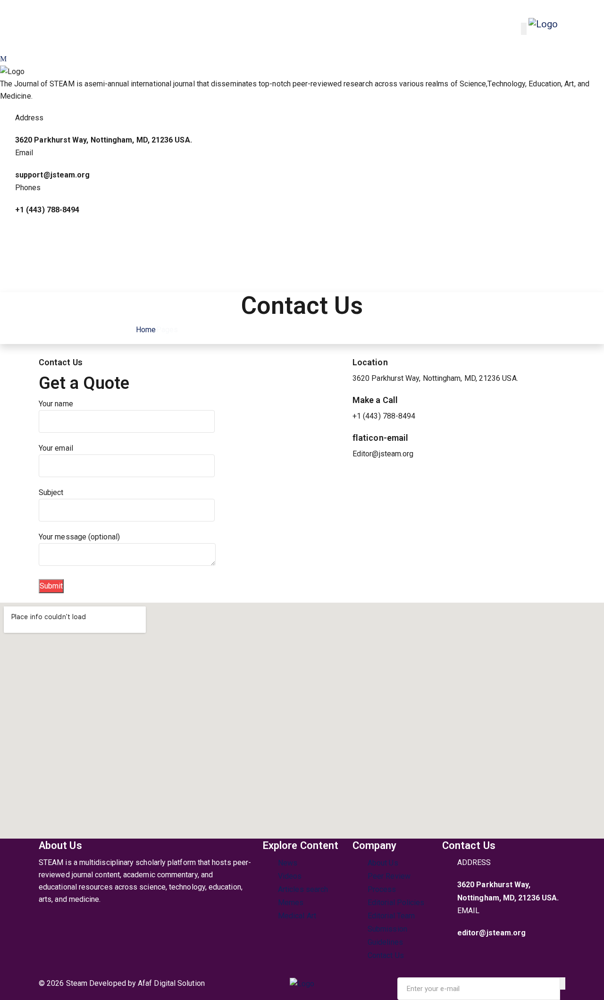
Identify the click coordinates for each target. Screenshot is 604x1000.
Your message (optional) (79, 536)
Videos (290, 876)
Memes (290, 902)
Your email (56, 448)
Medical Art (297, 915)
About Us (383, 862)
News (287, 862)
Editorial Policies (396, 902)
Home (145, 329)
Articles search (303, 889)
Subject (51, 492)
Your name (56, 403)
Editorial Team (391, 915)
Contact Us (386, 955)
